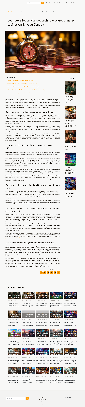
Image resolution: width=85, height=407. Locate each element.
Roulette (48, 3)
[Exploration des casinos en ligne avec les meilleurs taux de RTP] (70, 183)
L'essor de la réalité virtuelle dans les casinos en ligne (19, 80)
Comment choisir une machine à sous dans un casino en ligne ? (14, 317)
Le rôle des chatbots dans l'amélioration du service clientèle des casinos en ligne (26, 90)
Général (73, 3)
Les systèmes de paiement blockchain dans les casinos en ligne (21, 83)
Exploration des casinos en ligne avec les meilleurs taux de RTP (70, 194)
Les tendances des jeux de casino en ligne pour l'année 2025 (42, 355)
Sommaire (11, 77)
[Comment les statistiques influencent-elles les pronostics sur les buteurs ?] (70, 159)
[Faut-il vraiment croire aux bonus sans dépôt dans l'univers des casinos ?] (70, 88)
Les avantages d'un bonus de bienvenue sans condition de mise (70, 147)
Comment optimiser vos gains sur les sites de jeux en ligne (28, 355)
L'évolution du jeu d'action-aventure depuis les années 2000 (28, 336)
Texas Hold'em (57, 3)
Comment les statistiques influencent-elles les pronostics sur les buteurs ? (70, 170)
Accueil (7, 12)
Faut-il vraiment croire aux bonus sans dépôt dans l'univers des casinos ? (69, 99)
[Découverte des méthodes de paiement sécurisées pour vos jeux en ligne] (70, 112)
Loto (66, 3)
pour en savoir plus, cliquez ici (12, 238)
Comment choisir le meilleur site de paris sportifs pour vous (70, 355)
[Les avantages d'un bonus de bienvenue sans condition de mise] (70, 136)
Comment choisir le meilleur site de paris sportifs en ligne (56, 355)
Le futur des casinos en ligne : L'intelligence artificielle (19, 93)
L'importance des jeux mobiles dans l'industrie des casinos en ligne (22, 87)
